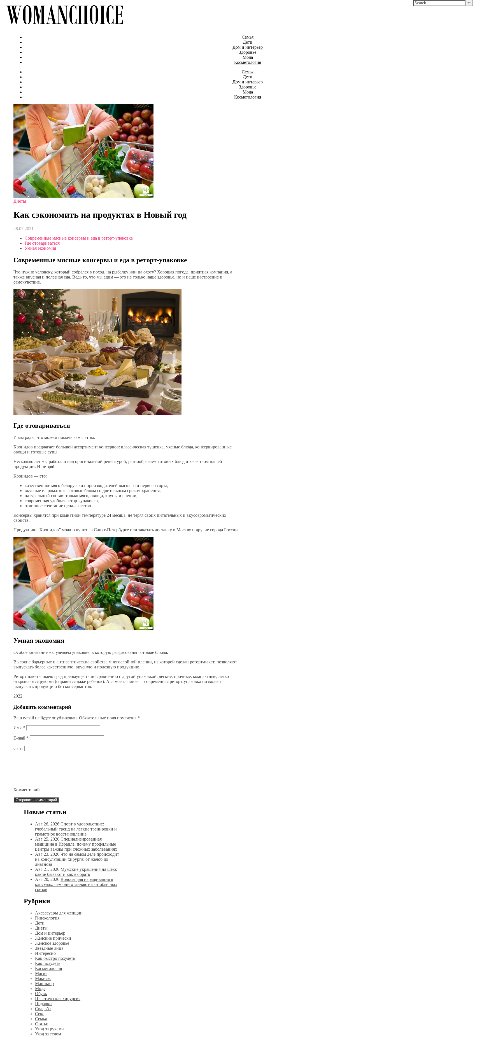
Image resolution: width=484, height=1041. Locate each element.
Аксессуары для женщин (59, 913)
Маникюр (44, 983)
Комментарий (26, 789)
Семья (247, 37)
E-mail (21, 738)
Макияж (43, 978)
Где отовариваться (42, 243)
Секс (39, 1013)
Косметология (247, 62)
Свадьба (43, 1008)
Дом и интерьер (247, 47)
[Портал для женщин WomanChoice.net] (64, 27)
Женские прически (53, 938)
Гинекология (47, 918)
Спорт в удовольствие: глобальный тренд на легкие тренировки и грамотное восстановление (76, 829)
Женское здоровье (52, 943)
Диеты (19, 201)
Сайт (18, 748)
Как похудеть (47, 963)
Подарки (43, 1003)
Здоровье (247, 52)
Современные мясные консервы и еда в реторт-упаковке (79, 238)
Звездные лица (49, 948)
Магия (41, 973)
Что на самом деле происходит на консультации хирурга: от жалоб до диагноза (77, 859)
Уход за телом (48, 1033)
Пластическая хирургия (57, 998)
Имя (19, 727)
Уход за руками (49, 1028)
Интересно (45, 953)
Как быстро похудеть (55, 958)
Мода (248, 57)
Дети (247, 42)
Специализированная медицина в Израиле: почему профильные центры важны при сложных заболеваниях (76, 844)
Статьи (41, 1023)
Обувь (41, 993)
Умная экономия (40, 248)
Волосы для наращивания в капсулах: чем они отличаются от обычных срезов (76, 884)
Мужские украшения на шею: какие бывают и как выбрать (76, 872)
